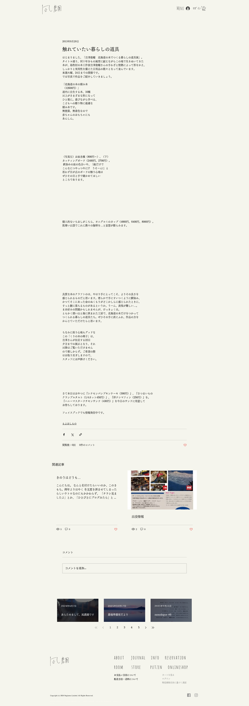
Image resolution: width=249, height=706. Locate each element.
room (118, 667)
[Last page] (153, 628)
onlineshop (178, 667)
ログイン (166, 679)
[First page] (96, 628)
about (119, 657)
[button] (203, 8)
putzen (156, 667)
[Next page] (146, 628)
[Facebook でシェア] (64, 434)
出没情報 (138, 516)
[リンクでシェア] (80, 434)
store (136, 667)
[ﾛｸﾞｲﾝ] (186, 8)
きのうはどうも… (68, 477)
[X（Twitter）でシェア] (72, 434)
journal (139, 657)
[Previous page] (103, 628)
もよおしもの (69, 423)
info (155, 657)
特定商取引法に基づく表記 (174, 683)
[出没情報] (162, 489)
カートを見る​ (168, 675)
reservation (175, 657)
